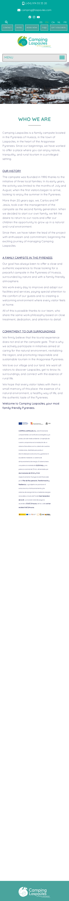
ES (41, 22)
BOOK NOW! (32, 27)
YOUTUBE (39, 17)
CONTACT (7, 27)
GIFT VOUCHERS (58, 27)
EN (47, 22)
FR (65, 22)
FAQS (44, 27)
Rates (19, 27)
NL (59, 22)
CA (53, 22)
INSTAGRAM (34, 17)
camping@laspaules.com (36, 10)
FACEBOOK (30, 17)
